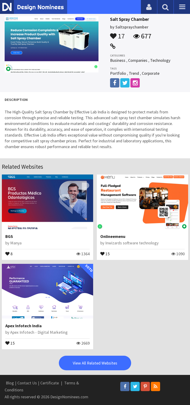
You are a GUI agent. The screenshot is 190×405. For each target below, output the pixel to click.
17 (121, 33)
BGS (9, 236)
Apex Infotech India (23, 325)
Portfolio (118, 73)
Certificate (49, 383)
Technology (160, 60)
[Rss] (155, 386)
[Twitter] (135, 386)
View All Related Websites (95, 363)
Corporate (150, 73)
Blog (10, 383)
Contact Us (27, 383)
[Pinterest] (145, 386)
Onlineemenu (112, 236)
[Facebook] (125, 386)
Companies (137, 60)
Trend (134, 73)
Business (117, 60)
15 (107, 253)
